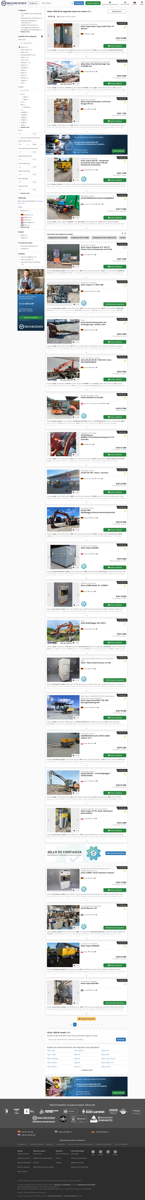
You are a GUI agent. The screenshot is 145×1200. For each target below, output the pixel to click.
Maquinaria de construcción (31, 18)
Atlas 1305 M (52, 1063)
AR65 (26, 97)
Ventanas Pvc (60, 1144)
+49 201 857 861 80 (28, 1135)
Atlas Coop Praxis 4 (108, 1058)
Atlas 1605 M (79, 1050)
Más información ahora (116, 853)
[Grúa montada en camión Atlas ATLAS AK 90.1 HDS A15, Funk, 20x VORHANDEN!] (63, 369)
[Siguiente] (78, 35)
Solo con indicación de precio (30, 138)
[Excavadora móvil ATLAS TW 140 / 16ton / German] (63, 482)
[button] (142, 3)
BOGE (24, 70)
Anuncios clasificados (29, 246)
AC (23, 102)
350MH (24, 122)
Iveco (25, 60)
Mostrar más (87, 1070)
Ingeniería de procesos (29, 25)
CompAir (25, 68)
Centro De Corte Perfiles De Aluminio (80, 1144)
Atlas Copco (26, 50)
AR (23, 94)
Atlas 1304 (51, 1050)
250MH (24, 117)
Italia (26, 225)
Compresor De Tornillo (80, 238)
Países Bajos (28, 222)
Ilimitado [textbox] (24, 210)
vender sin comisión (31, 317)
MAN (24, 57)
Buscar (80, 3)
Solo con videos (27, 259)
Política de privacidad (54, 1196)
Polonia (27, 217)
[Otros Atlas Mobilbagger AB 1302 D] (63, 632)
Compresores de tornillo (58, 238)
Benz (24, 52)
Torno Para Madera (121, 1144)
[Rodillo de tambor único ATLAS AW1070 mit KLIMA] (63, 406)
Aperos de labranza (36, 1144)
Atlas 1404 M (52, 1067)
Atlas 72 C (77, 1067)
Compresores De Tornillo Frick (104, 238)
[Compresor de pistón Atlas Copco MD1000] (63, 992)
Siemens (26, 62)
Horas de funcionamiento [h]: (28, 148)
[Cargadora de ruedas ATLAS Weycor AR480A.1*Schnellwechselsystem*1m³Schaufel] (63, 444)
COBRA (24, 80)
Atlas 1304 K (51, 1054)
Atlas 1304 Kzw (52, 1058)
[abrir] (86, 56)
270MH (24, 120)
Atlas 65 (77, 1063)
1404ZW (24, 112)
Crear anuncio (118, 151)
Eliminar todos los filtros (67, 17)
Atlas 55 (77, 1054)
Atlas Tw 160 (105, 1067)
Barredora (49, 1144)
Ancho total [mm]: (24, 163)
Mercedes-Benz (28, 55)
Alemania (28, 215)
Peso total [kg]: (23, 178)
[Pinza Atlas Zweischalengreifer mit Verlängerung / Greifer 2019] (63, 331)
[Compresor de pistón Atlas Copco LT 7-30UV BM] (63, 294)
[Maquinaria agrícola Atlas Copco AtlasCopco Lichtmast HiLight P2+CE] (63, 111)
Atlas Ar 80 (105, 1054)
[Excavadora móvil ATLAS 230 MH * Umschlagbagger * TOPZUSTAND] (63, 782)
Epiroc (24, 75)
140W (23, 125)
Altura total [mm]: (24, 171)
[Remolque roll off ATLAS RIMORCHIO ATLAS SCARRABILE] (63, 207)
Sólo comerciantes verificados (30, 263)
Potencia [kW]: (23, 186)
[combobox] (31, 210)
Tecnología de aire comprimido (31, 15)
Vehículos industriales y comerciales (29, 22)
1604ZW (24, 115)
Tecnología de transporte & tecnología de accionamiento (31, 29)
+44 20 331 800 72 (65, 1132)
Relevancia (117, 11)
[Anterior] (48, 35)
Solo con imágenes (28, 257)
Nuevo (24, 235)
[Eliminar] (72, 3)
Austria (27, 220)
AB (23, 105)
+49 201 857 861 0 (101, 1132)
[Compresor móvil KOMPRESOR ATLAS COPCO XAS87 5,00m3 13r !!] (63, 745)
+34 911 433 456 (27, 1132)
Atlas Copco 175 (107, 1063)
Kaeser (24, 65)
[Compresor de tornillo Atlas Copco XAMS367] (63, 955)
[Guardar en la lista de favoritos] (125, 27)
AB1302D (27, 107)
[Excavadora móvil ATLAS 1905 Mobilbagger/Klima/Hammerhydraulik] (63, 519)
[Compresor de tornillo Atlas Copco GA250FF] (63, 557)
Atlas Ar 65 (105, 1050)
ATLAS (24, 47)
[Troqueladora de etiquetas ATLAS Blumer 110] (63, 917)
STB (23, 83)
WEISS (24, 73)
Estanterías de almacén (103, 1144)
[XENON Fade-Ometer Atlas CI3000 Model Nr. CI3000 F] (63, 594)
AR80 (26, 99)
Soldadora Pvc (22, 1144)
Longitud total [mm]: (25, 156)
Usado (24, 238)
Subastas (25, 249)
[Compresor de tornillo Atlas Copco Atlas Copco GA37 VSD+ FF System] (63, 35)
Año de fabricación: (24, 141)
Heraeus (24, 78)
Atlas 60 (77, 1058)
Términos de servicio (70, 1196)
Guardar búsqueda (87, 1019)
